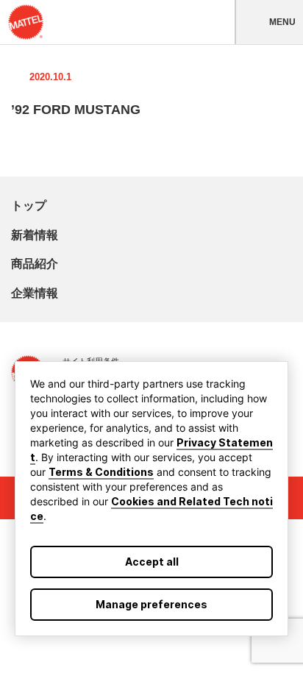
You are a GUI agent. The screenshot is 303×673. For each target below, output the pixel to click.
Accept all (152, 561)
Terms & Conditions (101, 472)
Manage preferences (151, 604)
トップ (28, 205)
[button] (269, 22)
